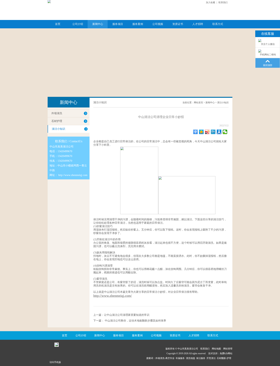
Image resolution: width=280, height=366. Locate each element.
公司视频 (157, 24)
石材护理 (56, 121)
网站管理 (227, 348)
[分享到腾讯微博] (213, 132)
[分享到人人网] (219, 132)
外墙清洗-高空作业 (165, 358)
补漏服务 (181, 358)
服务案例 (137, 24)
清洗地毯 (191, 358)
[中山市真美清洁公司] (49, 1)
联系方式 (217, 24)
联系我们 (223, 2)
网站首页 (198, 102)
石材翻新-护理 (224, 358)
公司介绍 (77, 24)
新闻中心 (97, 24)
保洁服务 (201, 358)
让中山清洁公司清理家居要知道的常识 (126, 314)
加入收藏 (210, 2)
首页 (57, 24)
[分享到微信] (225, 132)
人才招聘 (197, 24)
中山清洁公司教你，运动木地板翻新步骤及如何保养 (135, 320)
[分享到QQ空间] (201, 132)
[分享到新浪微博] (207, 132)
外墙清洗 (56, 113)
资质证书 (177, 24)
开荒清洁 (211, 358)
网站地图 (216, 348)
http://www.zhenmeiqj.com (72, 175)
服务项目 (117, 24)
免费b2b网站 (226, 353)
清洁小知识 (58, 128)
